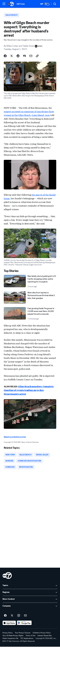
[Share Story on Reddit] (18, 56)
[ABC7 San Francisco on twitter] (12, 615)
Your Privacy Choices (22, 633)
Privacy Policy (8, 633)
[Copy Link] (37, 56)
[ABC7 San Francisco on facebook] (5, 615)
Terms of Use (30, 635)
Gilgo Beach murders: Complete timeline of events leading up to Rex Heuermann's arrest (29, 390)
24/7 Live (21, 4)
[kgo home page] (7, 575)
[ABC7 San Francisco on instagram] (18, 615)
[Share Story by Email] (30, 56)
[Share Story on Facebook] (5, 56)
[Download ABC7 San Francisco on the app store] (9, 623)
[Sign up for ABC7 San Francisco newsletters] (25, 615)
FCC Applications (27, 638)
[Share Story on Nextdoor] (24, 56)
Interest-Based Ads (45, 635)
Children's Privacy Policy (42, 633)
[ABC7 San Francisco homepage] (11, 4)
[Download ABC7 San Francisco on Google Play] (24, 623)
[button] (4, 4)
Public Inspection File (10, 638)
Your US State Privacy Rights (13, 635)
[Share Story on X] (11, 56)
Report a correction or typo (15, 436)
